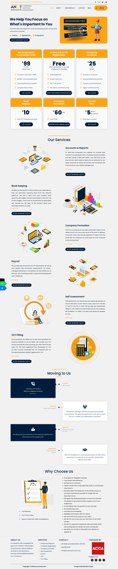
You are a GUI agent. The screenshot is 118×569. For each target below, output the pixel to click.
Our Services (69, 8)
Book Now (33, 394)
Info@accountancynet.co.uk (71, 551)
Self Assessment (46, 551)
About (58, 8)
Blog (89, 8)
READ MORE (68, 169)
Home (52, 8)
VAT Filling (44, 559)
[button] (83, 30)
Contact (82, 8)
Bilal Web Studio (88, 566)
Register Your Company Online (59, 124)
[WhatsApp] (2, 283)
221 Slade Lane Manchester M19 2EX (73, 544)
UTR (42, 556)
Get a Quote (26, 93)
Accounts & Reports (47, 543)
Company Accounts (47, 548)
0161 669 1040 (65, 547)
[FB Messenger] (2, 288)
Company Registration (48, 546)
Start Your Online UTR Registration (59, 93)
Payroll (43, 553)
